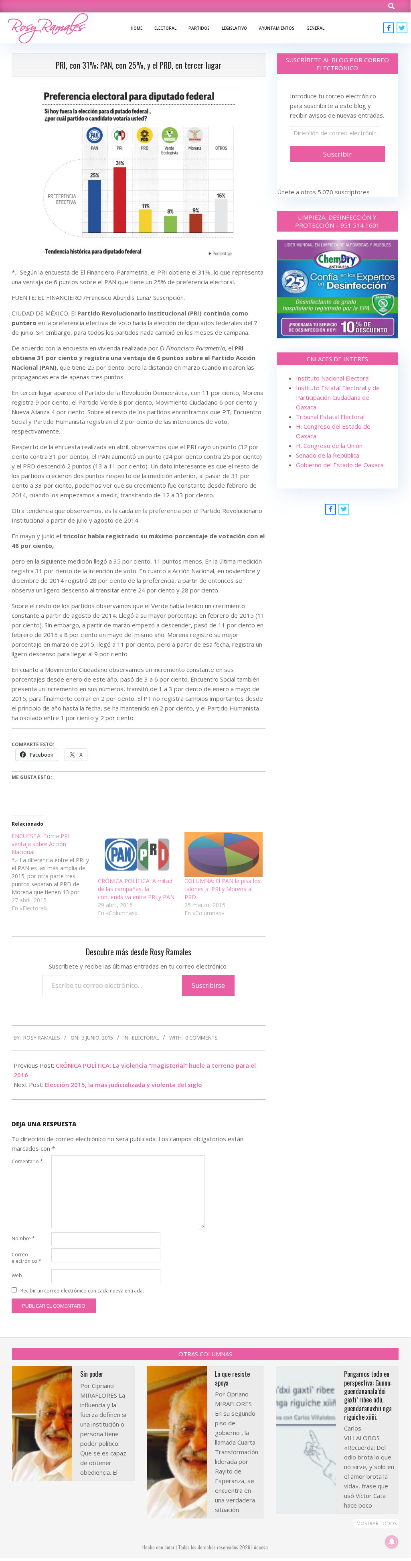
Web (17, 1275)
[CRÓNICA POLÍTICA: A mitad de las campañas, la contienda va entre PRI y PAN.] (137, 854)
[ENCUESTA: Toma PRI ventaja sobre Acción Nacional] (55, 872)
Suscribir (337, 154)
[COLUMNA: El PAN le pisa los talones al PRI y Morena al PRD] (223, 854)
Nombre (23, 1238)
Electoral (145, 1037)
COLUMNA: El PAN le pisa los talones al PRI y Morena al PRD (222, 889)
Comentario (27, 1161)
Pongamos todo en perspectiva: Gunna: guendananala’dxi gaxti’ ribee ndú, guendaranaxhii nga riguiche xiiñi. (368, 1395)
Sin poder (91, 1374)
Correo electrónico (26, 1257)
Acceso (261, 1547)
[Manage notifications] (391, 1541)
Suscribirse (208, 985)
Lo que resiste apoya (232, 1378)
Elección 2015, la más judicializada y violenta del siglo (123, 1085)
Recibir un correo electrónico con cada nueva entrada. (82, 1290)
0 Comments (201, 1037)
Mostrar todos (376, 1523)
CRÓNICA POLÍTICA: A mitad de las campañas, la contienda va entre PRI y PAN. (137, 889)
